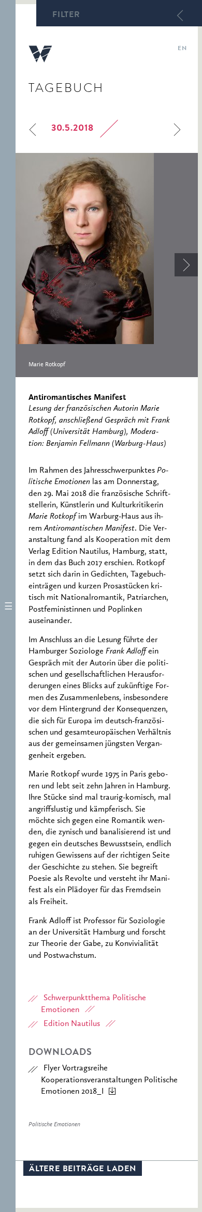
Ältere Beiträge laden (82, 1170)
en (182, 49)
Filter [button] (66, 15)
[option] (107, 265)
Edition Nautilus (72, 1024)
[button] (8, 606)
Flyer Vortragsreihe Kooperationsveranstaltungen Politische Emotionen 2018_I (109, 1080)
